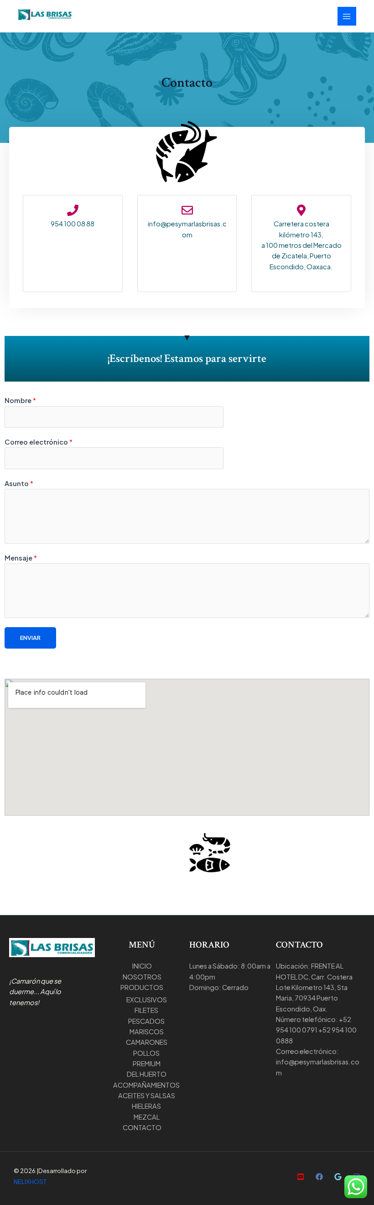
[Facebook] (319, 1176)
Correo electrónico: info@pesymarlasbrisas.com (317, 1062)
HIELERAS (146, 1106)
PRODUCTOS (141, 987)
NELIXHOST (30, 1181)
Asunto (19, 483)
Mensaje (21, 558)
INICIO (142, 966)
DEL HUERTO (146, 1074)
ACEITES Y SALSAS (146, 1095)
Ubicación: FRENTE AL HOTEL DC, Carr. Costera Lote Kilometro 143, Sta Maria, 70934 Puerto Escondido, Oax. (314, 987)
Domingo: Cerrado (219, 987)
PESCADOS (146, 1021)
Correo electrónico (39, 442)
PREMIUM (147, 1063)
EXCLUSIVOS (146, 999)
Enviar (30, 637)
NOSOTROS (142, 977)
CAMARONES (146, 1042)
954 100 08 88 (72, 224)
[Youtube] (300, 1176)
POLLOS (146, 1053)
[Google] (338, 1176)
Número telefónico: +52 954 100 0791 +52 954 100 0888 (316, 1030)
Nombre (20, 400)
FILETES (146, 1010)
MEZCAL (147, 1117)
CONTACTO (142, 1127)
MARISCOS (147, 1031)
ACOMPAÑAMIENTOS (146, 1085)
